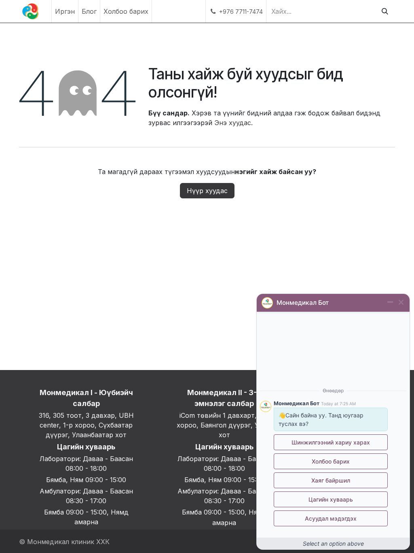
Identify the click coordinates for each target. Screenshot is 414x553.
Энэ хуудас (232, 123)
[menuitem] (65, 11)
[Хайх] (385, 11)
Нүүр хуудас (207, 191)
